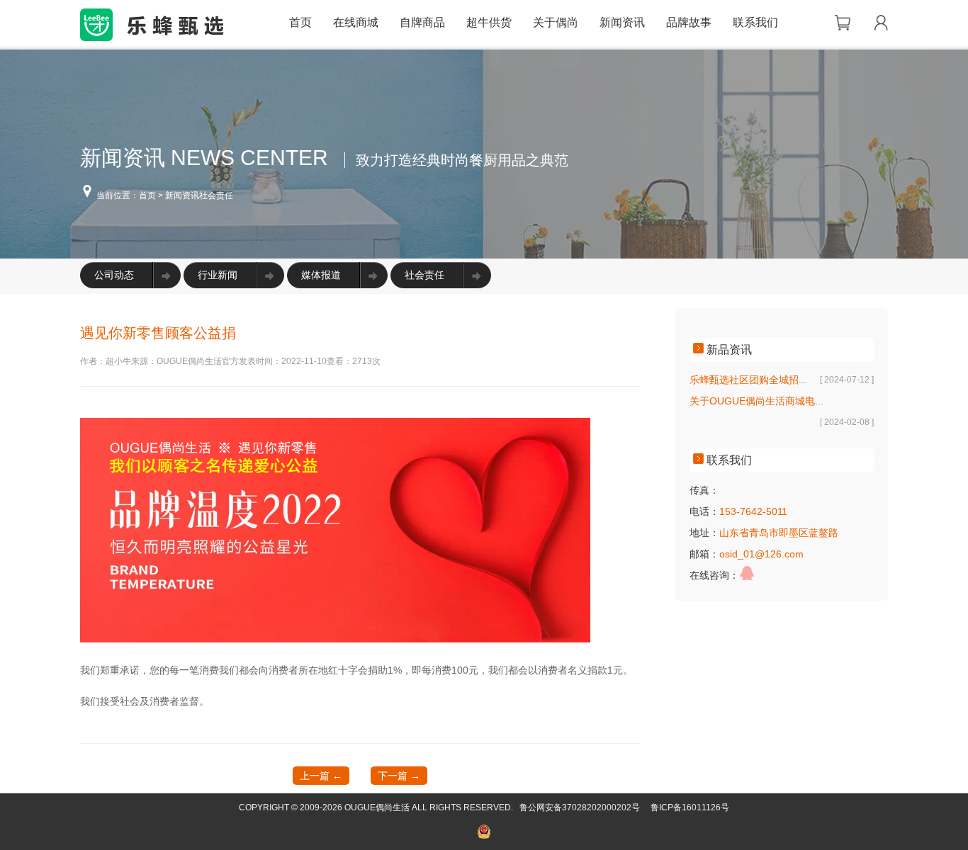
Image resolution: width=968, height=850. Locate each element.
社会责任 (424, 274)
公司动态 (114, 274)
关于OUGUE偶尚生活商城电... (756, 401)
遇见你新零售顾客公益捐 (158, 333)
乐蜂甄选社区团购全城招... (748, 379)
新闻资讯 (622, 22)
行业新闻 (217, 274)
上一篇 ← (321, 775)
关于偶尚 (555, 22)
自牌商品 (422, 22)
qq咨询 (747, 573)
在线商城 (355, 22)
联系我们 (755, 22)
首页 (300, 22)
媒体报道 (321, 274)
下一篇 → (399, 775)
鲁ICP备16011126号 (690, 807)
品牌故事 (688, 22)
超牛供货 (489, 22)
